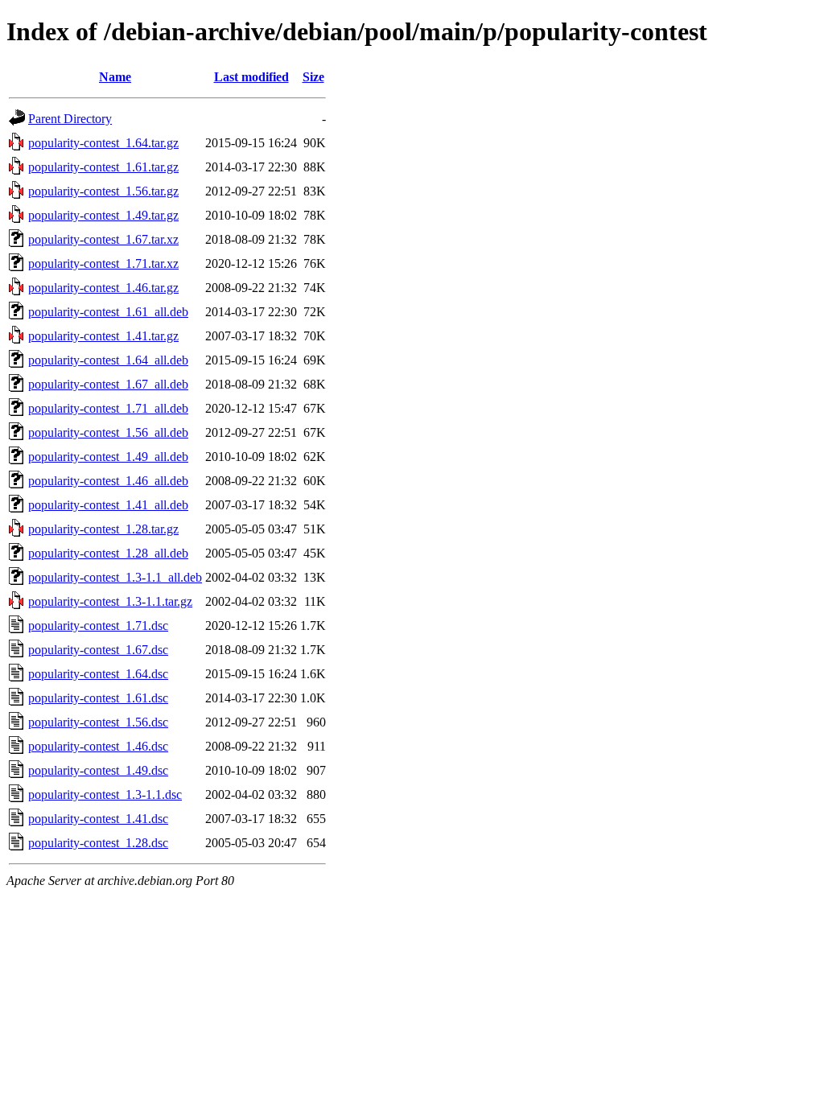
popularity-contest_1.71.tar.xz (103, 263)
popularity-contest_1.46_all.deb (108, 481)
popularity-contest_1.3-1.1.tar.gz (110, 601)
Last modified (251, 77)
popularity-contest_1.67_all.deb (108, 384)
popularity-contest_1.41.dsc (98, 818)
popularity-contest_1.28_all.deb (108, 553)
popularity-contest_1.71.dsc (98, 625)
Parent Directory (70, 119)
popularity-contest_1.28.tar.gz (103, 529)
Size (313, 77)
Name (115, 77)
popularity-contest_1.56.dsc (98, 722)
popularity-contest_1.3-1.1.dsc (105, 794)
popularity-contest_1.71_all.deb (108, 408)
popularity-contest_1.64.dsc (98, 674)
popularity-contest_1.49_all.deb (108, 456)
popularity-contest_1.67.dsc (98, 650)
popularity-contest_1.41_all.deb (108, 505)
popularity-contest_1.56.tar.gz (103, 191)
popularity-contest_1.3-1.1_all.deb (115, 577)
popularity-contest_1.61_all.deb (108, 312)
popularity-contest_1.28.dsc (98, 843)
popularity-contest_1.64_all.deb (108, 360)
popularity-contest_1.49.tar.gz (103, 215)
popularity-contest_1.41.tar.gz (103, 336)
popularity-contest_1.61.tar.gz (103, 167)
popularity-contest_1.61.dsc (98, 698)
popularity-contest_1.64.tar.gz (103, 143)
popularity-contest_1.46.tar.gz (103, 287)
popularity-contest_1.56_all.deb (108, 432)
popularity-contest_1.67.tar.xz (103, 239)
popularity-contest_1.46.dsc (98, 746)
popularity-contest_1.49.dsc (98, 770)
